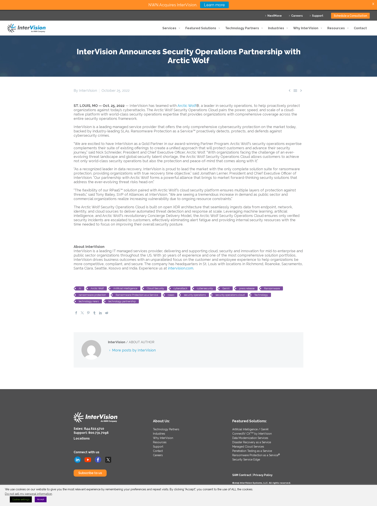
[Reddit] (106, 312)
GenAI (226, 288)
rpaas (171, 294)
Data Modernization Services (250, 438)
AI (80, 288)
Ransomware (272, 288)
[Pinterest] (88, 312)
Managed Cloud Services (248, 446)
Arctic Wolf (187, 106)
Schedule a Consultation (350, 15)
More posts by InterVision (134, 350)
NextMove (274, 15)
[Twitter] (82, 312)
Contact (158, 450)
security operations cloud (230, 294)
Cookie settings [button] (20, 499)
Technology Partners (166, 429)
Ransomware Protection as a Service (137, 294)
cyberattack (180, 288)
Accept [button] (40, 499)
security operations (195, 294)
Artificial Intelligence (125, 288)
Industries (159, 433)
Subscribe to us (90, 473)
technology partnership (122, 301)
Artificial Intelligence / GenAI (250, 429)
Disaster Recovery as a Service (251, 442)
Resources (160, 442)
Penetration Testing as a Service (252, 450)
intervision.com (180, 268)
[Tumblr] (94, 312)
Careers (297, 15)
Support (317, 15)
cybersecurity (205, 288)
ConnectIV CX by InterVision (252, 433)
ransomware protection (92, 294)
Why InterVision (163, 438)
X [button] (373, 3)
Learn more (214, 5)
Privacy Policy (263, 475)
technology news (89, 301)
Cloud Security (155, 288)
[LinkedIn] (100, 312)
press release (246, 288)
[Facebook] (76, 312)
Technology (261, 294)
